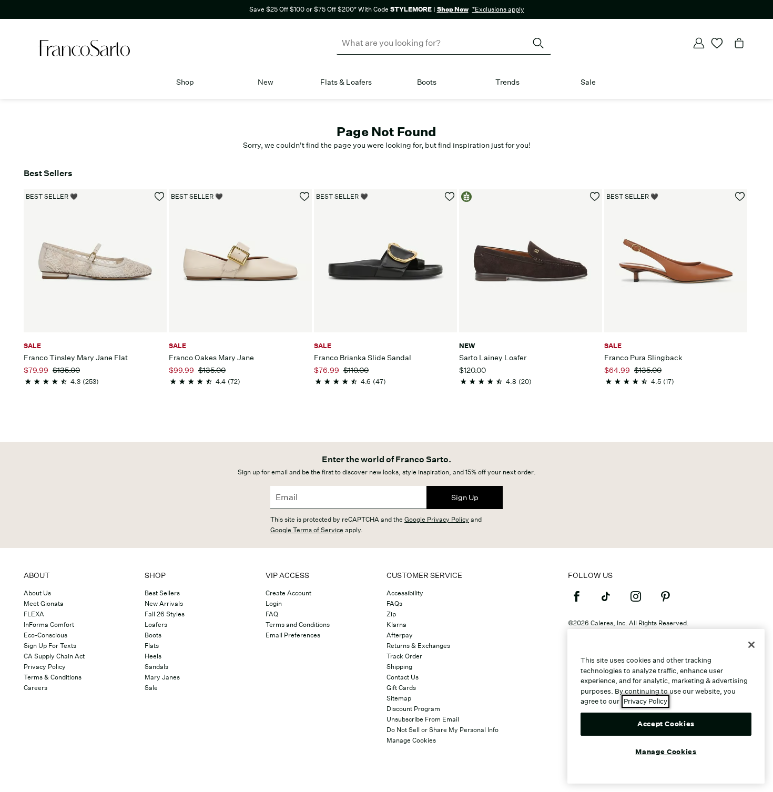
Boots (426, 82)
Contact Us (403, 677)
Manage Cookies (411, 740)
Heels (153, 656)
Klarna (396, 624)
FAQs (394, 603)
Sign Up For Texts (50, 645)
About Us (37, 592)
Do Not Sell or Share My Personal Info (443, 729)
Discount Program (413, 708)
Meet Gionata (44, 603)
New (265, 82)
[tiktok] (605, 601)
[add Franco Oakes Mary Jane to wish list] (305, 196)
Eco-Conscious (45, 635)
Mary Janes (162, 677)
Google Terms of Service (306, 529)
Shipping (399, 666)
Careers (35, 687)
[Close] (751, 644)
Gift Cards (401, 687)
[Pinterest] (665, 601)
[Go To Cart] (739, 43)
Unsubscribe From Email (423, 719)
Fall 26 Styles (165, 614)
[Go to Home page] (84, 48)
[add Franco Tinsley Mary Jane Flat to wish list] (159, 196)
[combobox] (444, 43)
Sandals (156, 666)
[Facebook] (576, 601)
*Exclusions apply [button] (498, 9)
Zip (391, 614)
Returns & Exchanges (418, 645)
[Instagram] (635, 601)
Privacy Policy (45, 666)
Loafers (156, 624)
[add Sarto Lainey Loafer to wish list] (595, 196)
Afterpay (400, 635)
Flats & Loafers (346, 82)
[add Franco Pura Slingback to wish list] (740, 196)
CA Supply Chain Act (54, 656)
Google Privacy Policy (436, 519)
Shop (185, 82)
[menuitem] (185, 84)
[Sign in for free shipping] (698, 43)
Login (274, 603)
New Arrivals (164, 603)
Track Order (404, 656)
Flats (152, 645)
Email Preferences (293, 635)
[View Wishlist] (717, 43)
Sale (588, 82)
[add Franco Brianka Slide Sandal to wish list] (450, 196)
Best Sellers (162, 592)
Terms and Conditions (298, 624)
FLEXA (34, 614)
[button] (199, 82)
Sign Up (465, 497)
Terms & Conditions (53, 677)
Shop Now (453, 9)
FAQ (272, 614)
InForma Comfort (49, 624)
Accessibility (405, 592)
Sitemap (399, 698)
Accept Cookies (666, 723)
